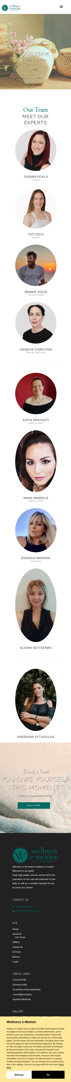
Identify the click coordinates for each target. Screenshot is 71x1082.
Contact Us (17, 947)
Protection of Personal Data (26, 989)
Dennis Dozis (35, 292)
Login (15, 961)
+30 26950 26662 (24, 906)
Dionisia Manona (36, 558)
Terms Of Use (19, 979)
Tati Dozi (36, 234)
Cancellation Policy (22, 994)
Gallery (16, 942)
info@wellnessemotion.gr (28, 910)
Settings (19, 1074)
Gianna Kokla (36, 176)
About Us (16, 934)
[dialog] (35, 1049)
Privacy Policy (20, 984)
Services (16, 952)
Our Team (20, 937)
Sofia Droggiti (36, 420)
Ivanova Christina (36, 349)
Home (29, 59)
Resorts (16, 957)
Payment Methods (22, 999)
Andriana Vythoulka (35, 737)
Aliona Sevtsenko (36, 647)
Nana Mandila (35, 498)
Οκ (48, 1074)
